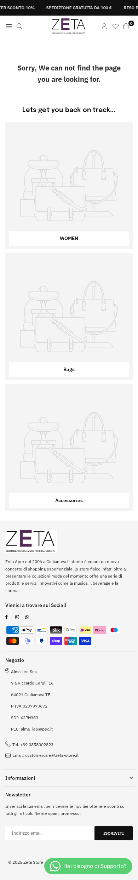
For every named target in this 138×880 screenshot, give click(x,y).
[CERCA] (19, 26)
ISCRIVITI (113, 833)
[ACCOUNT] (104, 26)
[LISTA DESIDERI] (115, 26)
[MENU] (9, 26)
